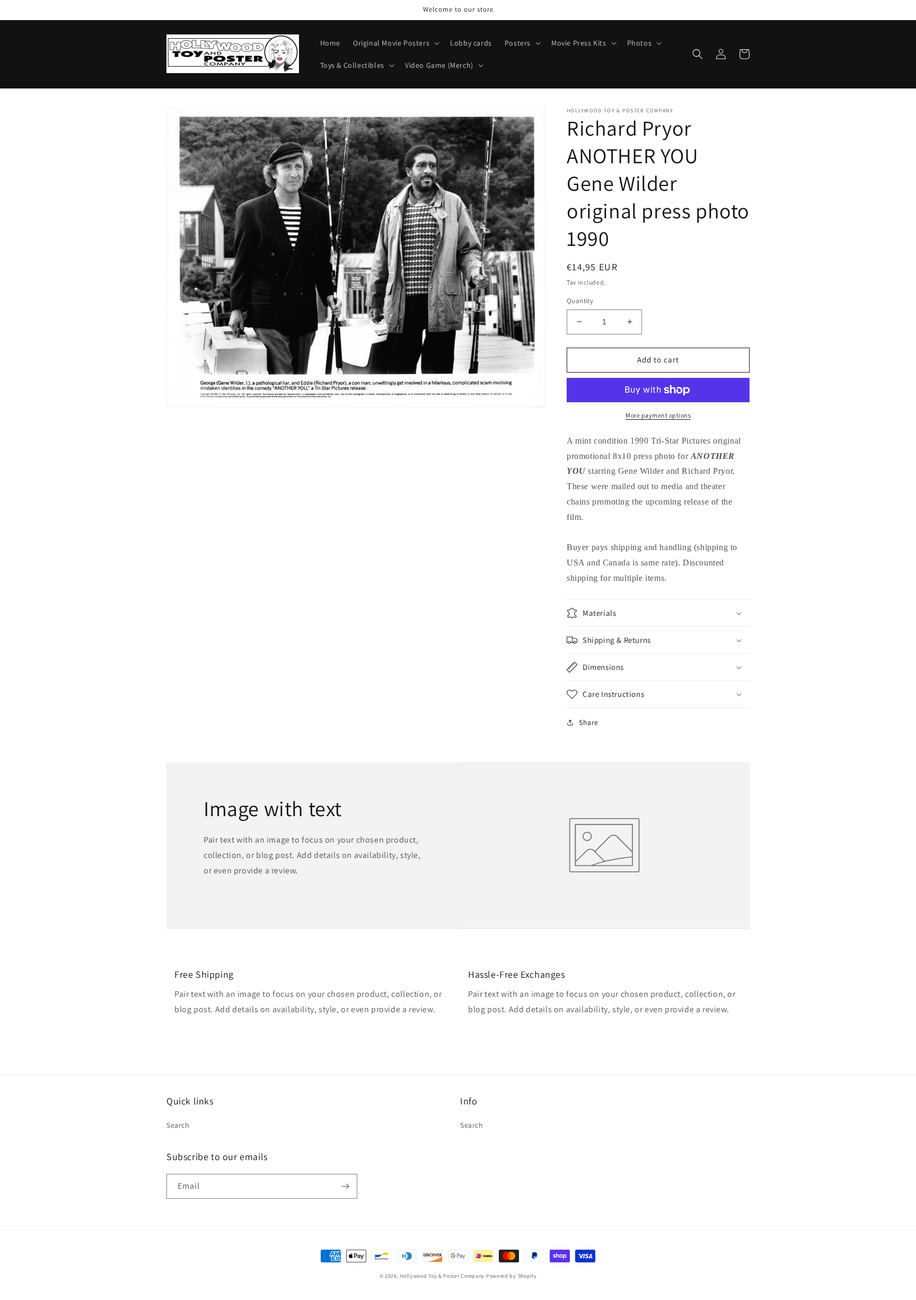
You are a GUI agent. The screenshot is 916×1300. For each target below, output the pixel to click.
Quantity (580, 300)
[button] (395, 43)
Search (178, 1125)
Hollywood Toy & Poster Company (442, 1275)
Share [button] (588, 722)
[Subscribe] (345, 1186)
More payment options (658, 415)
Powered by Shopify (511, 1275)
